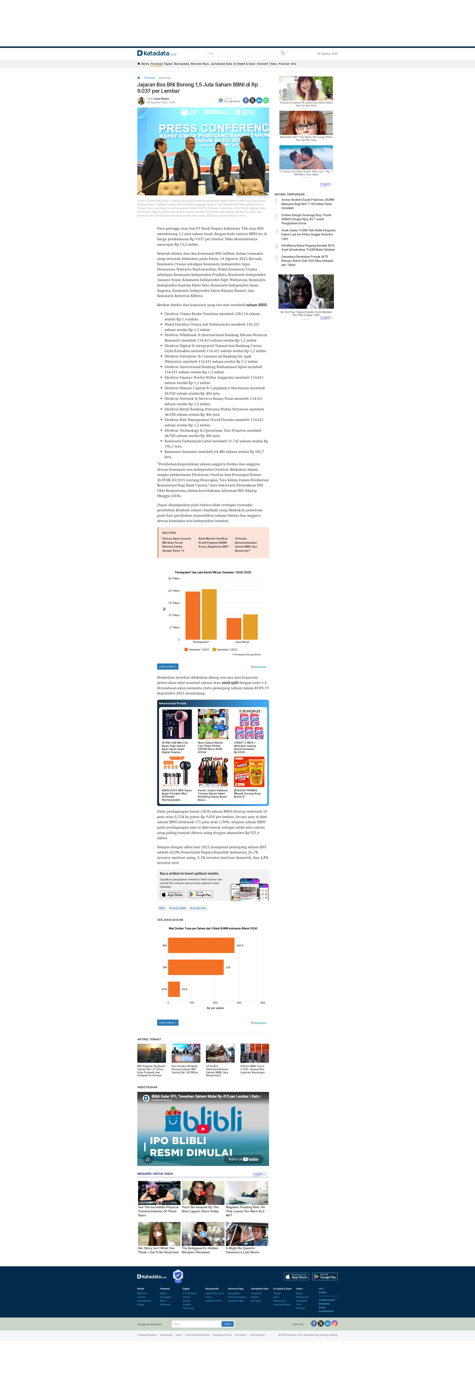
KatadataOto (326, 1311)
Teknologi (188, 1308)
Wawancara (279, 1300)
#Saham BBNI (177, 908)
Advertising (166, 1334)
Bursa (163, 1300)
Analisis (255, 1297)
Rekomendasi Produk (172, 703)
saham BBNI (256, 304)
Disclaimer (240, 1334)
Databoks (324, 1303)
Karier (179, 1334)
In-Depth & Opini (244, 63)
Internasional (144, 1300)
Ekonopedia (181, 63)
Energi (140, 1304)
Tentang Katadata (147, 1334)
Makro (163, 1293)
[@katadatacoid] (334, 1323)
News (299, 1293)
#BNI (162, 908)
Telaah (277, 1293)
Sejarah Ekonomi (214, 1293)
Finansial (157, 63)
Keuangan (165, 1297)
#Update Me (198, 908)
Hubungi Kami (257, 1334)
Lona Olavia (161, 98)
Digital (168, 63)
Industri (141, 1297)
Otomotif (262, 63)
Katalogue (301, 1300)
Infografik (256, 1293)
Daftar (228, 1324)
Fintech (187, 1297)
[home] (138, 64)
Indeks (323, 1292)
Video (273, 63)
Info (293, 63)
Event (322, 1307)
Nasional (142, 1293)
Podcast (284, 63)
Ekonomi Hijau (200, 63)
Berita (145, 63)
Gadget (187, 1304)
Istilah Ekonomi (213, 1300)
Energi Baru (234, 1293)
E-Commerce (190, 1293)
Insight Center (327, 1300)
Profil (208, 1297)
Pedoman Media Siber (197, 1334)
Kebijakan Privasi (222, 1334)
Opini (276, 1297)
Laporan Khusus (282, 1304)
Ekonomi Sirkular (237, 1297)
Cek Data (256, 1300)
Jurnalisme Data (221, 63)
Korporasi (165, 77)
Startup (186, 1300)
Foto (298, 1304)
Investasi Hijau (236, 1300)
